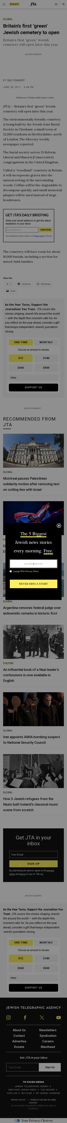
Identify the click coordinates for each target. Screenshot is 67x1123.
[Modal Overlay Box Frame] (33, 561)
